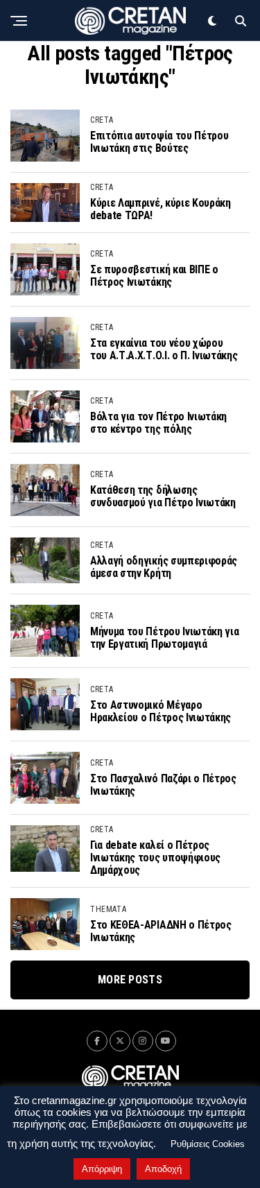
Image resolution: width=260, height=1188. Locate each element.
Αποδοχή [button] (163, 1169)
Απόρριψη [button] (102, 1169)
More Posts (130, 979)
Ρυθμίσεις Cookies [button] (208, 1144)
